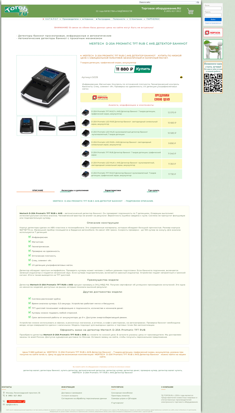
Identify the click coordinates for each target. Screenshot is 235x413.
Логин (207, 5)
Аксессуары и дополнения (74, 190)
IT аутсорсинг (117, 403)
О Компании (136, 19)
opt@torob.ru (12, 404)
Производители (70, 19)
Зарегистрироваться (213, 23)
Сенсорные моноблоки (122, 393)
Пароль (208, 12)
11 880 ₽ (125, 69)
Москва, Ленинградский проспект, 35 (23, 393)
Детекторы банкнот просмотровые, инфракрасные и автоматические (65, 35)
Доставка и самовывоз (71, 393)
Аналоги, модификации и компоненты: (131, 105)
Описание (37, 190)
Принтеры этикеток (120, 396)
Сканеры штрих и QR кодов (123, 398)
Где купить (153, 190)
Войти (213, 19)
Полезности (119, 19)
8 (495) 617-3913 (172, 11)
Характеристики (113, 190)
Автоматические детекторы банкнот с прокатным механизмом (60, 38)
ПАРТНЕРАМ (152, 19)
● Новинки (88, 19)
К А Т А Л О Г (52, 19)
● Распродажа (103, 19)
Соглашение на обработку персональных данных (84, 398)
